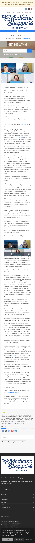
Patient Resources (16, 38)
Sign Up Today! (19, 14)
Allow (7, 539)
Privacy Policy (29, 539)
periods (21, 137)
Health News (9, 54)
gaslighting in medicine (13, 392)
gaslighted (23, 124)
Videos (20, 54)
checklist (15, 355)
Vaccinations (4, 499)
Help (13, 12)
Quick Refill (28, 12)
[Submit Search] (29, 51)
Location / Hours (9, 14)
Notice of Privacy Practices (8, 510)
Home (8, 38)
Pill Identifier (19, 12)
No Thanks (19, 539)
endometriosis (7, 108)
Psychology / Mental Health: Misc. (16, 442)
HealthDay (12, 423)
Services (3, 494)
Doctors (4, 442)
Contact (3, 502)
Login (25, 14)
